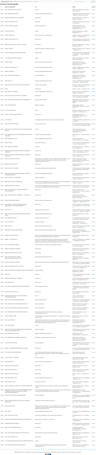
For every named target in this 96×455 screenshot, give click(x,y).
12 (24, 449)
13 (27, 449)
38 (88, 449)
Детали (93, 9)
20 (43, 449)
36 (83, 449)
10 (20, 449)
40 (93, 449)
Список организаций (22, 1)
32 (73, 449)
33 (75, 449)
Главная (15, 1)
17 (36, 449)
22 (48, 449)
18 (38, 449)
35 (80, 449)
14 (29, 449)
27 (60, 449)
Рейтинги (30, 1)
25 (55, 449)
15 (31, 449)
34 (78, 449)
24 (53, 449)
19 (41, 449)
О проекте (35, 1)
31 (70, 449)
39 (90, 449)
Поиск (93, 1)
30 (68, 449)
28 (63, 449)
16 (34, 449)
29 (65, 449)
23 (50, 449)
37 (85, 449)
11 (22, 449)
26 (58, 449)
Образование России (6, 1)
